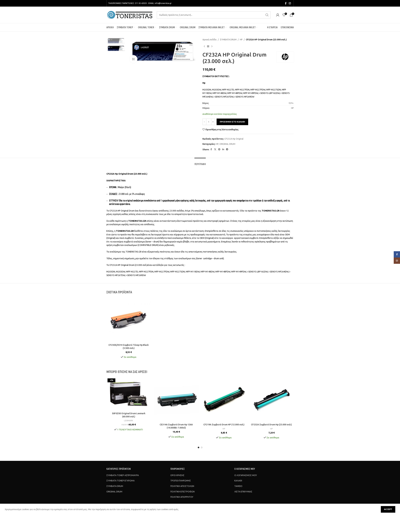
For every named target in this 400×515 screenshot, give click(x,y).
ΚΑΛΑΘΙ (238, 480)
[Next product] (212, 46)
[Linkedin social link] (223, 149)
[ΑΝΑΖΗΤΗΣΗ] (267, 15)
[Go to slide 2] (201, 447)
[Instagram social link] (290, 3)
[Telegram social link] (227, 149)
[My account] (278, 15)
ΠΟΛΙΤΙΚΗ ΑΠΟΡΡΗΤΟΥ (181, 497)
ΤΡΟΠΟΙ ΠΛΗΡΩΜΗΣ (180, 480)
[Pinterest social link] (219, 149)
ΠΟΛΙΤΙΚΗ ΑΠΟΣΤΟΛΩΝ (182, 486)
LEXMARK (128, 420)
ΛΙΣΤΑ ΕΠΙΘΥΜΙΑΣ (243, 491)
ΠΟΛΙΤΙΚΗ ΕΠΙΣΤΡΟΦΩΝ (182, 491)
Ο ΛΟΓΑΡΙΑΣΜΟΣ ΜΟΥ (245, 475)
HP (241, 39)
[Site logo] (130, 14)
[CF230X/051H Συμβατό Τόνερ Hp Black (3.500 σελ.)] (128, 320)
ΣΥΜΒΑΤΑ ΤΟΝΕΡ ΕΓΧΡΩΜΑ (120, 480)
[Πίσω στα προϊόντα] (208, 46)
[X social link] (215, 149)
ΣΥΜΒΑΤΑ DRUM (228, 39)
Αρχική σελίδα (209, 39)
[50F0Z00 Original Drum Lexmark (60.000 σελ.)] (128, 394)
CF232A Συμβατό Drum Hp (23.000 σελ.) (271, 424)
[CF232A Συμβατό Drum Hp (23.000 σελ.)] (271, 399)
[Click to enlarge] (133, 59)
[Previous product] (204, 46)
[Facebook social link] (286, 3)
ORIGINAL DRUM (227, 144)
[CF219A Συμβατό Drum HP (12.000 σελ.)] (224, 399)
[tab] (200, 162)
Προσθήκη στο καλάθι (232, 122)
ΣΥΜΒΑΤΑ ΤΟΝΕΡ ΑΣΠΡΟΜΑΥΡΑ (122, 475)
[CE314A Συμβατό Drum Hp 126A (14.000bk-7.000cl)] (176, 399)
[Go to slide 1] (198, 447)
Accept (388, 509)
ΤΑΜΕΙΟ (238, 486)
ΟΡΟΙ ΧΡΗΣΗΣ (177, 475)
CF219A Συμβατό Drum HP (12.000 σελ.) (223, 424)
